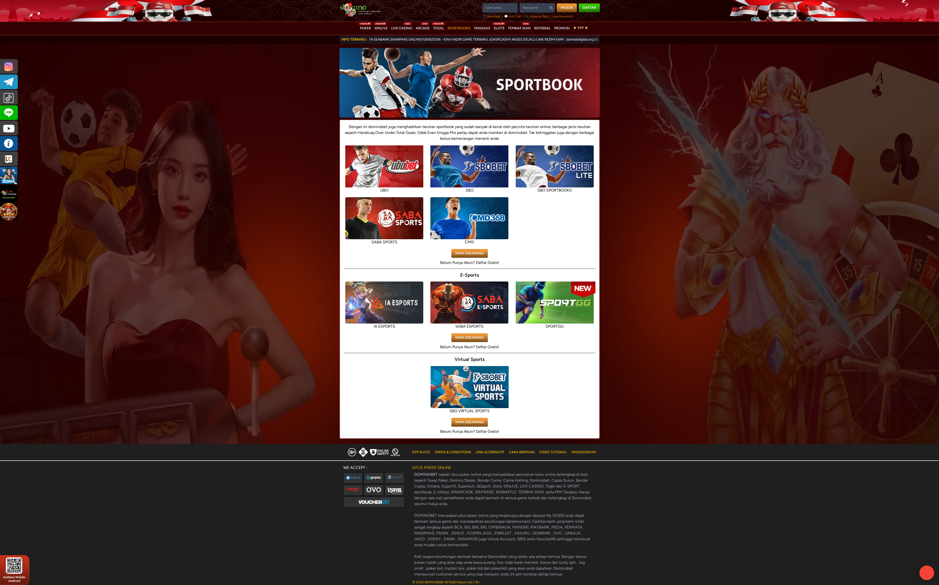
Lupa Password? (562, 16)
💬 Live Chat (512, 16)
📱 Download (491, 16)
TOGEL (438, 27)
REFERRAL (542, 28)
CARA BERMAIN (522, 452)
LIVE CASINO (401, 27)
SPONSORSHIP (583, 452)
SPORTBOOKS (458, 28)
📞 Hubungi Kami (537, 16)
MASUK (567, 8)
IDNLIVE (381, 27)
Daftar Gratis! (487, 262)
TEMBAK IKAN (519, 27)
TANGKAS (482, 28)
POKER (365, 27)
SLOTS (499, 27)
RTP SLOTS (421, 452)
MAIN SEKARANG (469, 253)
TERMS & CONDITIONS (453, 452)
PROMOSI (562, 28)
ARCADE (423, 27)
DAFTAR (589, 8)
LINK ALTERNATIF (490, 452)
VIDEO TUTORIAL (553, 452)
